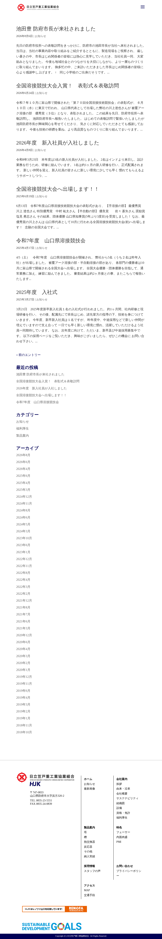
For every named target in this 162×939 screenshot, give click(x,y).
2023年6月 (23, 545)
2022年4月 (23, 579)
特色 (119, 827)
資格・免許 (123, 812)
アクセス (89, 885)
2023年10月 (24, 538)
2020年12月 (24, 635)
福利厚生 (22, 428)
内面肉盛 (121, 837)
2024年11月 (24, 503)
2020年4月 (23, 649)
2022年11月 (24, 566)
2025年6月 (23, 475)
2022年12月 (24, 559)
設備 (119, 808)
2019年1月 (23, 718)
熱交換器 (89, 841)
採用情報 (89, 866)
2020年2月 (23, 663)
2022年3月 (23, 586)
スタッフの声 (92, 871)
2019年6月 (23, 690)
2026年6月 (23, 462)
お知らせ (40, 36)
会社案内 (121, 779)
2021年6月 (23, 621)
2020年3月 (23, 656)
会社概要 (121, 793)
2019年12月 (24, 676)
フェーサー (123, 832)
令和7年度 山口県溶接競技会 (51, 241)
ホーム (88, 779)
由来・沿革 (123, 788)
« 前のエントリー (28, 355)
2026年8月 (23, 455)
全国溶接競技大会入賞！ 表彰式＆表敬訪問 (67, 86)
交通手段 (89, 895)
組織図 (120, 803)
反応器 (88, 846)
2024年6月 (23, 517)
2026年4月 (23, 468)
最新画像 (89, 788)
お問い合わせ (124, 866)
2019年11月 (24, 683)
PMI (118, 841)
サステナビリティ (127, 798)
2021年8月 (23, 607)
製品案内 (22, 435)
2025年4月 (23, 482)
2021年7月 (23, 614)
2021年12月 (24, 600)
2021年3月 (23, 628)
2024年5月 (23, 524)
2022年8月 (23, 572)
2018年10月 (24, 732)
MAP (87, 890)
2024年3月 (23, 531)
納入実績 (89, 856)
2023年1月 (23, 552)
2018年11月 (24, 725)
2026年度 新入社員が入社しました (57, 143)
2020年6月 (23, 642)
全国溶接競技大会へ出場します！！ (57, 189)
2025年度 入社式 (36, 292)
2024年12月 (24, 496)
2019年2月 (23, 711)
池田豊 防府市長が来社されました (56, 29)
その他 (88, 851)
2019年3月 (23, 704)
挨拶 (119, 783)
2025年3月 (23, 489)
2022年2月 (23, 593)
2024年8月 (23, 510)
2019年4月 (23, 697)
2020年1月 (23, 669)
